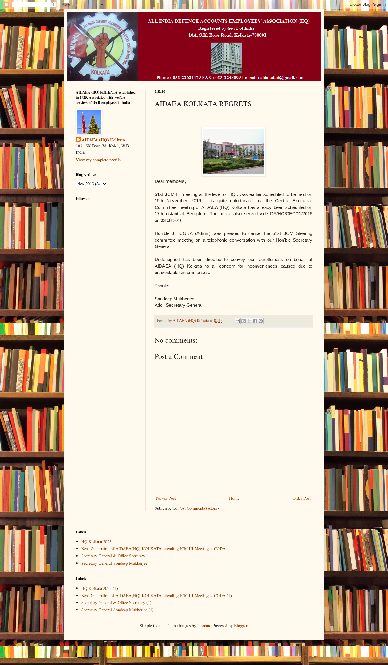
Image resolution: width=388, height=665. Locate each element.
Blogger (240, 625)
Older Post (302, 498)
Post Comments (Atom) (198, 508)
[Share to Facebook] (255, 321)
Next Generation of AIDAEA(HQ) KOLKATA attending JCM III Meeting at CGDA (153, 548)
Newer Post (166, 498)
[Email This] (238, 321)
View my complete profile (98, 160)
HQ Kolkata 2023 (96, 541)
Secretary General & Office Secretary (113, 556)
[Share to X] (249, 321)
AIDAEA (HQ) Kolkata (103, 140)
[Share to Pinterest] (261, 321)
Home (234, 498)
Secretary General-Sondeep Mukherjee (114, 563)
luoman (203, 625)
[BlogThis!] (243, 321)
